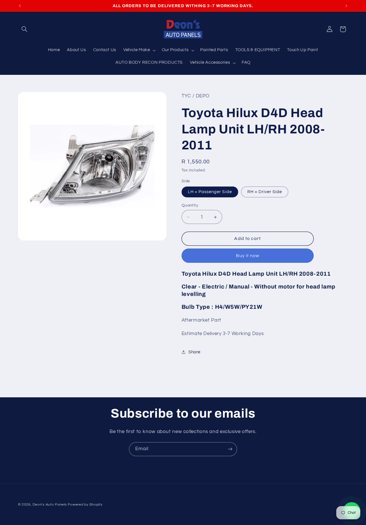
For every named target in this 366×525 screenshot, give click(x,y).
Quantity (190, 205)
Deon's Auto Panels (50, 504)
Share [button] (194, 352)
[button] (24, 29)
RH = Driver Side (264, 192)
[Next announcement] (346, 5)
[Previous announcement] (19, 5)
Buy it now (248, 255)
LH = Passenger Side (210, 192)
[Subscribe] (230, 449)
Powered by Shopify (85, 504)
